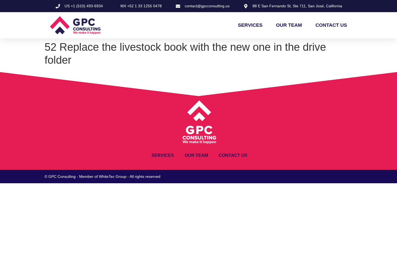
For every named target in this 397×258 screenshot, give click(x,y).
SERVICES (250, 25)
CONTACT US (331, 25)
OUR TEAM (289, 25)
